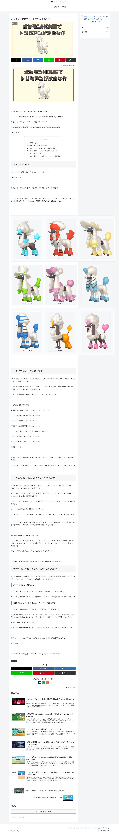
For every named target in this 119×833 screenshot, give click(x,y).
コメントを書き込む (43, 811)
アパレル (76, 828)
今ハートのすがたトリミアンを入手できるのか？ (42, 150)
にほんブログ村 (95, 21)
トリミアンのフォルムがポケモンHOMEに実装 (42, 148)
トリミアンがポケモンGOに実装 (37, 145)
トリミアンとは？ (33, 143)
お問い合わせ (105, 828)
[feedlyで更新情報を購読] (43, 682)
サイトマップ (97, 828)
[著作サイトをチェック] (39, 682)
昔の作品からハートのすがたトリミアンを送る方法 (45, 156)
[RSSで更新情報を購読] (47, 682)
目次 (41, 139)
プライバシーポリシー (86, 828)
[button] (70, 60)
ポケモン (15, 661)
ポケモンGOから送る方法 (37, 153)
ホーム (71, 828)
